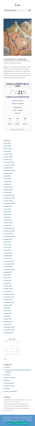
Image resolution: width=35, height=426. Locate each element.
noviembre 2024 (10, 198)
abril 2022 (8, 283)
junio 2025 (8, 179)
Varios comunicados (15, 63)
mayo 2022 (8, 280)
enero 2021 (8, 324)
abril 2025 (8, 184)
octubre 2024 (9, 201)
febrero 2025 (9, 190)
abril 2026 (8, 151)
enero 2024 (8, 225)
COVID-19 (8, 375)
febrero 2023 (8, 256)
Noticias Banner (9, 383)
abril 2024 (8, 217)
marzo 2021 (8, 319)
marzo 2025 (8, 187)
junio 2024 (8, 212)
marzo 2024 (8, 220)
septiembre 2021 (10, 302)
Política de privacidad (21, 423)
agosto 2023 (8, 239)
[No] (33, 420)
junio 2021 (8, 310)
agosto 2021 (8, 305)
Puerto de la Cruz (10, 386)
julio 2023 (8, 242)
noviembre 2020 (10, 330)
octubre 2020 (9, 332)
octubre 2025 (9, 168)
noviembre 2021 (9, 297)
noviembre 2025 (10, 165)
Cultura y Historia (10, 377)
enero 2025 (8, 192)
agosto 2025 (8, 173)
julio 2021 (7, 308)
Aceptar (10, 423)
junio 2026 (8, 146)
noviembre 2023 (10, 231)
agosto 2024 (8, 206)
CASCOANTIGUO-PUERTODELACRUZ (16, 61)
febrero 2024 (9, 223)
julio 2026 (8, 143)
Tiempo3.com (20, 129)
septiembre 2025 (10, 170)
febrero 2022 (8, 288)
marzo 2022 (8, 286)
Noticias (7, 380)
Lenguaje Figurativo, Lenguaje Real (15, 59)
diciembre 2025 (9, 162)
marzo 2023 (8, 253)
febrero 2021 (8, 321)
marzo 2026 (8, 154)
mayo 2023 (8, 247)
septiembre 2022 (10, 269)
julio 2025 (8, 176)
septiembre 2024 (10, 203)
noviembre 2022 (10, 264)
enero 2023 (8, 258)
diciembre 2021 (9, 294)
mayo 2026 (8, 148)
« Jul (5, 359)
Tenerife (7, 388)
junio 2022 (8, 277)
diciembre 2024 (9, 195)
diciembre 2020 (9, 327)
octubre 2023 (9, 233)
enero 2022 (8, 291)
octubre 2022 (9, 266)
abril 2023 (8, 250)
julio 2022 (8, 275)
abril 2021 (7, 316)
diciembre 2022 (9, 261)
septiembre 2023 (10, 236)
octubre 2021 (9, 299)
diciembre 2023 (9, 228)
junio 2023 (8, 244)
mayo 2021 (8, 313)
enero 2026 (8, 159)
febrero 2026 (9, 157)
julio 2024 (8, 209)
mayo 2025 (8, 181)
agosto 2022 (8, 272)
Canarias (7, 367)
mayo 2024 (8, 214)
